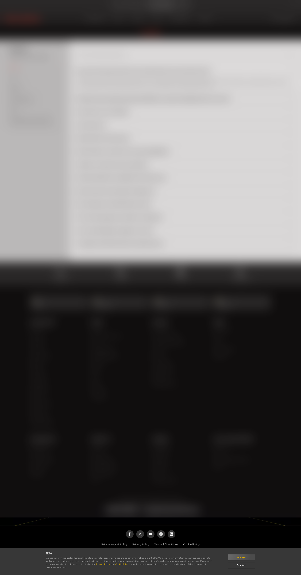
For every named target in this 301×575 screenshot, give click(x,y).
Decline (241, 565)
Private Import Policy (114, 544)
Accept (241, 557)
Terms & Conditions (166, 544)
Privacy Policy (103, 564)
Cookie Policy (122, 564)
